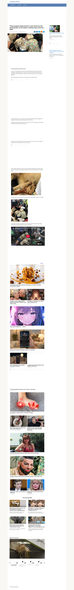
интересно (19, 5)
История (25, 5)
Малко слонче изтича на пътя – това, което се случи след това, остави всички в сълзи (17, 525)
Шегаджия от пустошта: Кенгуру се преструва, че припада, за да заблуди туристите (36, 509)
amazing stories (15, 2)
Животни (23, 31)
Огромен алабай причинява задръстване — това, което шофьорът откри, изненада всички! (36, 525)
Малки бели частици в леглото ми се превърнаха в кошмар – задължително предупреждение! (17, 509)
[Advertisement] (37, 15)
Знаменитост (13, 5)
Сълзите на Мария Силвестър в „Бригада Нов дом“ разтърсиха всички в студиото (56, 51)
